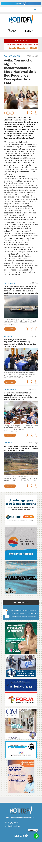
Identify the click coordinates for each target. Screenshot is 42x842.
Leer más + (10, 329)
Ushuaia (8, 443)
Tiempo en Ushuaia (21, 31)
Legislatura (10, 389)
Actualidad (12, 56)
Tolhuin (8, 336)
